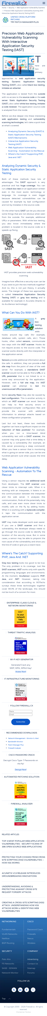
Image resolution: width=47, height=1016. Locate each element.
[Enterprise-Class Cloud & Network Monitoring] (20, 618)
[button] (44, 3)
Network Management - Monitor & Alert (23, 738)
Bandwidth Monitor (15, 742)
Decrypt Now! (20, 770)
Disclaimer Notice (23, 1012)
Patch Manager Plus (16, 745)
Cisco (30, 921)
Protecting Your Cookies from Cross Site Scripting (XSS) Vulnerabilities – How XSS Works (23, 860)
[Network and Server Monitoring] (20, 691)
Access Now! (20, 672)
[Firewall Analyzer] (20, 816)
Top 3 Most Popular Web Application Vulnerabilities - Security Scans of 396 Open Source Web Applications (23, 844)
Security (7, 951)
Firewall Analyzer (14, 748)
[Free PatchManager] (20, 790)
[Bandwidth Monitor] (20, 645)
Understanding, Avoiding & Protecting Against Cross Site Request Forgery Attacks (19, 889)
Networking (9, 921)
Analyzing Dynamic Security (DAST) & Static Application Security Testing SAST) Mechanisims (26, 134)
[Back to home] (14, 3)
